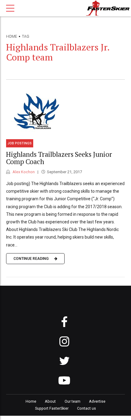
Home (11, 36)
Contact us (86, 408)
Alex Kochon (23, 172)
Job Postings (20, 143)
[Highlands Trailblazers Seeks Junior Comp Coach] (65, 111)
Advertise (97, 401)
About (50, 401)
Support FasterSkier (52, 408)
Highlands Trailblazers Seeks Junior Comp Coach (59, 158)
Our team (72, 401)
